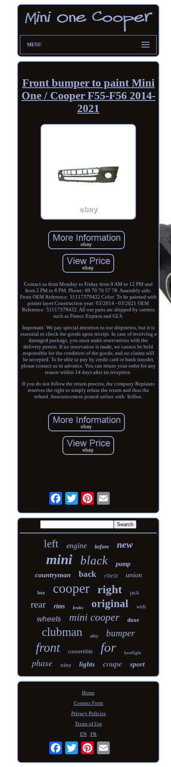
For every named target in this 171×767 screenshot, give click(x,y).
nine (65, 665)
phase (42, 663)
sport (137, 664)
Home (88, 693)
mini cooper (94, 617)
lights (87, 664)
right (109, 589)
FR (93, 734)
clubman (62, 631)
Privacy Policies (88, 713)
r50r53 (111, 576)
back (87, 574)
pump (123, 563)
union (134, 575)
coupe (112, 663)
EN (83, 734)
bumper (120, 633)
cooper (71, 588)
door (133, 620)
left (51, 543)
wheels (49, 619)
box (41, 593)
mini (59, 559)
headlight (132, 652)
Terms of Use (88, 724)
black (94, 560)
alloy (94, 636)
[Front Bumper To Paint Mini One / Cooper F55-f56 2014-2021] (88, 172)
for (108, 647)
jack (134, 593)
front (48, 647)
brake (78, 607)
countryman (53, 575)
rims (59, 606)
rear (38, 604)
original (109, 604)
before (102, 547)
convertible (80, 652)
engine (76, 545)
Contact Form (88, 703)
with (141, 607)
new (125, 544)
